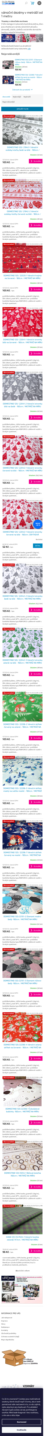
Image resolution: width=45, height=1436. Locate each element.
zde (29, 48)
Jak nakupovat (6, 1317)
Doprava (4, 1321)
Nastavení (21, 1422)
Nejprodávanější (8, 102)
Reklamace (5, 1327)
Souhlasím (21, 1430)
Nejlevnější (17, 97)
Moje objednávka (7, 1340)
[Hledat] (26, 3)
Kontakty (4, 1330)
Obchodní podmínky (8, 1333)
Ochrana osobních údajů (10, 1336)
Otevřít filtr (22, 109)
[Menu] (39, 3)
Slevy (3, 1324)
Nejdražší (27, 97)
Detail (37, 546)
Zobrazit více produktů (21, 90)
